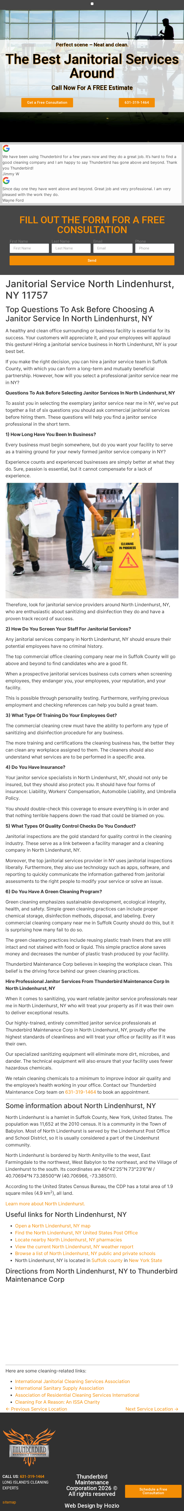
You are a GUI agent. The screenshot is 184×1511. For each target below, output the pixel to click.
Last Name (61, 241)
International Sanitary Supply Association (59, 1388)
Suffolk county (107, 1260)
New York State (145, 1260)
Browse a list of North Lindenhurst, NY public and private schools (85, 1253)
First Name (19, 241)
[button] (92, 3)
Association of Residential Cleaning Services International (77, 1395)
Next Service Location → (152, 1409)
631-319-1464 (80, 1092)
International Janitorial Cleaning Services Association (72, 1381)
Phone (140, 241)
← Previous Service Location (36, 1409)
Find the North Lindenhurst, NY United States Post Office (76, 1233)
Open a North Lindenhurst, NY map (53, 1226)
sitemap (9, 1502)
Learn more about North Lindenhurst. (45, 1204)
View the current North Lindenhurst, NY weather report (74, 1247)
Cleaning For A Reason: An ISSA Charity (57, 1402)
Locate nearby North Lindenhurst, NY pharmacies (68, 1240)
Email (97, 241)
